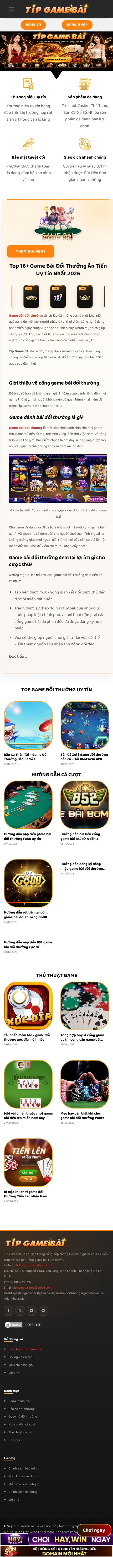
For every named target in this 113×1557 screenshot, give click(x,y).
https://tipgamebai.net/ (32, 1265)
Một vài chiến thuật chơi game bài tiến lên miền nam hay (28, 1116)
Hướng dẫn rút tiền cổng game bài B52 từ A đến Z (80, 836)
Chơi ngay (94, 1530)
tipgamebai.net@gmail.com (32, 1287)
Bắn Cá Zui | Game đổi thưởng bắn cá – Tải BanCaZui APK (64, 757)
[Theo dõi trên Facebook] (8, 1311)
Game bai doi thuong (25, 428)
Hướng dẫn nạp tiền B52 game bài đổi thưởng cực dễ (28, 944)
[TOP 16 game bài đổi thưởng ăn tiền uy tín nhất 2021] (56, 9)
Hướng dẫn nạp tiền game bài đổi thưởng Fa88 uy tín (27, 836)
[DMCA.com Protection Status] (23, 1324)
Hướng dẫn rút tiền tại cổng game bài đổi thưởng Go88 (26, 915)
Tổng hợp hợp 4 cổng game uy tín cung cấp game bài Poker (82, 1037)
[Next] (108, 734)
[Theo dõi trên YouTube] (32, 1311)
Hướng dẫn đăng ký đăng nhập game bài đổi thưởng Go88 (81, 866)
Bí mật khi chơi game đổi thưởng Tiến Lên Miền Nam (25, 1194)
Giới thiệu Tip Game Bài (25, 1349)
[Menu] (12, 9)
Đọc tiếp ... (18, 656)
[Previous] (5, 734)
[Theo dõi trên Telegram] (43, 1311)
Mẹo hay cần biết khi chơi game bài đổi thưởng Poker (82, 1116)
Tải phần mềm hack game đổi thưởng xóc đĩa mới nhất (27, 1037)
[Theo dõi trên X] (20, 1311)
